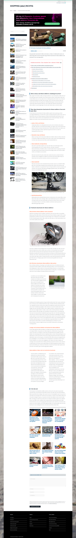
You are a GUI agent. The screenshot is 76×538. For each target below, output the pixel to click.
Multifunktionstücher (36, 76)
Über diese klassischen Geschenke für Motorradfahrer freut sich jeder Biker (46, 67)
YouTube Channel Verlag (53, 523)
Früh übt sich (34, 88)
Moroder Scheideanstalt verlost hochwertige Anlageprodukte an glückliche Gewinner (21, 147)
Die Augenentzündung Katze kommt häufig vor (47, 452)
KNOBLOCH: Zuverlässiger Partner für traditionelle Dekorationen (21, 136)
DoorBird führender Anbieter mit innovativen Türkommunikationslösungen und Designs (21, 113)
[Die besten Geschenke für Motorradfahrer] (48, 37)
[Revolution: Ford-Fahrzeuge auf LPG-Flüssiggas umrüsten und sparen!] (35, 412)
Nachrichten (31, 525)
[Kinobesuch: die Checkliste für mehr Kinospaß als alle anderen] (60, 430)
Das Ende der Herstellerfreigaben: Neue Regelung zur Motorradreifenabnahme (21, 61)
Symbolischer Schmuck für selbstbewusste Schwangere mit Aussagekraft (60, 419)
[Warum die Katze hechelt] (35, 460)
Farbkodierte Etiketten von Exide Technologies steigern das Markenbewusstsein (21, 45)
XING (50, 529)
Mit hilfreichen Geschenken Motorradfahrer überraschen (43, 82)
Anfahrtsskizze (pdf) (13, 523)
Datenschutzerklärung (52, 503)
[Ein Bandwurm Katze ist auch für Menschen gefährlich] (47, 460)
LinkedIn (50, 527)
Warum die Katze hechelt (34, 465)
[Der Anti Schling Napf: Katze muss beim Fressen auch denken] (60, 445)
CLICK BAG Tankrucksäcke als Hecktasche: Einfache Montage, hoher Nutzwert (20, 90)
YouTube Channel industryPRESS (54, 525)
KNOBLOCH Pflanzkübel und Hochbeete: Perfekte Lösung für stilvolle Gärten (20, 180)
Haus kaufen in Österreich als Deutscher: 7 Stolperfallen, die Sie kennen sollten (60, 467)
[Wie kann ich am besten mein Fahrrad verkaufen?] (35, 430)
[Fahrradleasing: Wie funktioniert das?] (47, 430)
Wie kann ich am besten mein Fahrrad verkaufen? (35, 436)
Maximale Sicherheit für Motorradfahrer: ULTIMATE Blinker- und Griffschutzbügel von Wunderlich (21, 125)
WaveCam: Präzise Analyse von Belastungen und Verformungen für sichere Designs (21, 174)
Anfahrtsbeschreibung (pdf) (14, 521)
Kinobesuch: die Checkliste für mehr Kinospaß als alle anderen (60, 436)
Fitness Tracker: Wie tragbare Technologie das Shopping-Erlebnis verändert (21, 153)
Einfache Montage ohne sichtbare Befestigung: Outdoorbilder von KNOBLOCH (21, 101)
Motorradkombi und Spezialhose (39, 72)
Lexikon (31, 521)
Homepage (12, 517)
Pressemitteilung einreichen (34, 519)
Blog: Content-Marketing (53, 517)
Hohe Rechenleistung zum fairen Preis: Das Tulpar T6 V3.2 (21, 131)
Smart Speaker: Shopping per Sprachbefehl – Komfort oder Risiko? (20, 106)
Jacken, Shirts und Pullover (38, 69)
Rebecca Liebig (34, 50)
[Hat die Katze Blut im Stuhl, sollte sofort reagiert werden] (35, 445)
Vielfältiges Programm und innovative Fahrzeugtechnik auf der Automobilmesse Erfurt (21, 95)
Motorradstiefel (35, 74)
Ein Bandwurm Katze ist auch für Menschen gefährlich (47, 466)
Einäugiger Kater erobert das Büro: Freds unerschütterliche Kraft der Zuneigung (21, 78)
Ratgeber (64, 50)
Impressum (12, 519)
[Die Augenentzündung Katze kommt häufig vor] (47, 445)
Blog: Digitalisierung (52, 521)
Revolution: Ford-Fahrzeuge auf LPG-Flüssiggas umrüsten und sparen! (35, 419)
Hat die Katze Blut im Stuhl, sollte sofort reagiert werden (35, 452)
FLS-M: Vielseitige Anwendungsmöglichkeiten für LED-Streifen (20, 119)
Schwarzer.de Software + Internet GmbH (17, 536)
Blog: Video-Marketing (52, 519)
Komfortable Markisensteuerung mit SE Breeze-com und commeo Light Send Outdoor (21, 141)
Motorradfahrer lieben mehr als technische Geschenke (42, 86)
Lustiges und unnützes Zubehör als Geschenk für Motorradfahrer (44, 84)
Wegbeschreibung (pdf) (13, 527)
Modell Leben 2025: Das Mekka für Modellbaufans (21, 51)
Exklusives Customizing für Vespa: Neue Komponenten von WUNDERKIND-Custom (21, 56)
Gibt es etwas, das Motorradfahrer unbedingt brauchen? (42, 65)
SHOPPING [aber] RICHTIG (21, 6)
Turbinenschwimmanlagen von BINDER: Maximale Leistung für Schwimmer (21, 67)
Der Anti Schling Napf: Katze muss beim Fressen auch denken (60, 452)
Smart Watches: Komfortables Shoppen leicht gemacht (20, 163)
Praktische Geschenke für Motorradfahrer (39, 78)
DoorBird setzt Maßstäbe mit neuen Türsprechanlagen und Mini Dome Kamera (21, 168)
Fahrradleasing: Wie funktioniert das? (47, 435)
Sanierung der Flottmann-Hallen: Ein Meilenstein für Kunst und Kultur (21, 73)
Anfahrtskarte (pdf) (13, 525)
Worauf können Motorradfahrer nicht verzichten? (41, 80)
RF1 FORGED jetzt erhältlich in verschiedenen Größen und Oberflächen (20, 84)
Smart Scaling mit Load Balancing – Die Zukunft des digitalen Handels (21, 40)
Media (30, 517)
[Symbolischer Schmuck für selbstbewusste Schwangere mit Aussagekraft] (60, 412)
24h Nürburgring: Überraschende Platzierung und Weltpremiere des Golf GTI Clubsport (47, 420)
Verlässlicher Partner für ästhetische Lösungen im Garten (21, 158)
